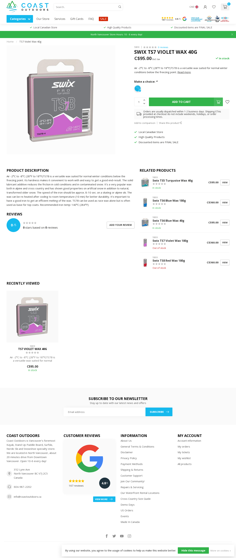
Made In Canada (130, 522)
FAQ (91, 19)
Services (59, 19)
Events (125, 516)
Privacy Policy (129, 458)
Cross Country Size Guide (136, 498)
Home (10, 41)
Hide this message (193, 550)
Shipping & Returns (132, 469)
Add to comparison (144, 122)
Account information (189, 440)
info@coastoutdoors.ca (27, 496)
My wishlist (184, 458)
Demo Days (128, 504)
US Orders (127, 510)
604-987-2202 (22, 486)
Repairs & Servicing (132, 487)
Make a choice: (145, 82)
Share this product (169, 122)
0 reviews (163, 47)
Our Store (42, 19)
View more (101, 499)
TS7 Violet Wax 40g (30, 41)
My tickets (184, 452)
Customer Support (132, 475)
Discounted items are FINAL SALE (193, 27)
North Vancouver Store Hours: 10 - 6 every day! (116, 34)
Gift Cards (76, 19)
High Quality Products (119, 27)
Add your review (120, 225)
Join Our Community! (132, 481)
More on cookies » (220, 550)
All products (185, 464)
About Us (126, 440)
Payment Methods (132, 464)
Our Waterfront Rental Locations (140, 493)
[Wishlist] (214, 6)
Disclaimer (127, 452)
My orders (184, 446)
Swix (137, 47)
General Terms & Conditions (137, 446)
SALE (103, 19)
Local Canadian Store (45, 27)
